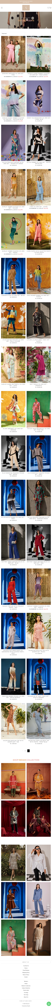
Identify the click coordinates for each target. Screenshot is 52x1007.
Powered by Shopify (26, 1005)
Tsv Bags (26, 992)
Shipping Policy (26, 972)
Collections (27, 17)
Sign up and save (26, 1000)
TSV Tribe (26, 994)
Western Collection (26, 985)
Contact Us (26, 965)
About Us (25, 962)
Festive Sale (26, 990)
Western (26, 981)
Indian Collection (26, 988)
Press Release (26, 970)
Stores (26, 968)
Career (26, 977)
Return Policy (26, 974)
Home (22, 17)
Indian (26, 983)
